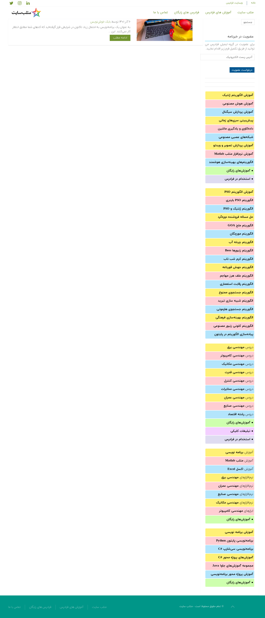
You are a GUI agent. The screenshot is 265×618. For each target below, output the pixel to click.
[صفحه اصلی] (27, 12)
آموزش (239, 452)
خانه (253, 3)
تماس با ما (160, 12)
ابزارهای (236, 511)
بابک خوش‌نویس (100, 22)
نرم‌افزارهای (237, 477)
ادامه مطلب (120, 38)
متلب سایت (245, 12)
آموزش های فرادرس (218, 12)
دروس (240, 347)
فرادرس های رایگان (186, 12)
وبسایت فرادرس (234, 3)
